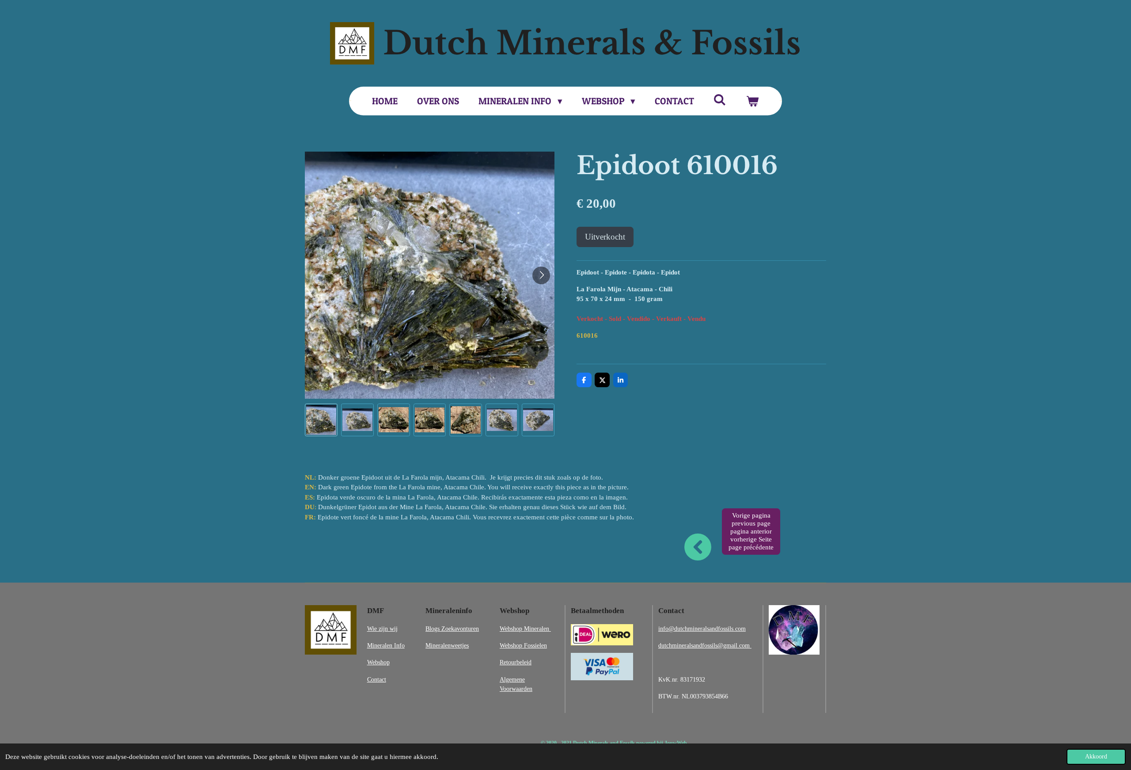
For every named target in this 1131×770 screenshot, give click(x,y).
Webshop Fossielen (523, 645)
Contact (376, 679)
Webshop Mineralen (525, 628)
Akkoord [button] (1096, 756)
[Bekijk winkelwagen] (752, 101)
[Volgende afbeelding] (541, 275)
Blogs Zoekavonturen (452, 628)
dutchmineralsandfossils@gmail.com (704, 645)
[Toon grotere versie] (331, 630)
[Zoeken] (720, 99)
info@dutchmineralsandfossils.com (702, 628)
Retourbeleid (515, 662)
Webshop (378, 662)
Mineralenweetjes (447, 645)
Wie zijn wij (382, 628)
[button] (321, 420)
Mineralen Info (386, 645)
